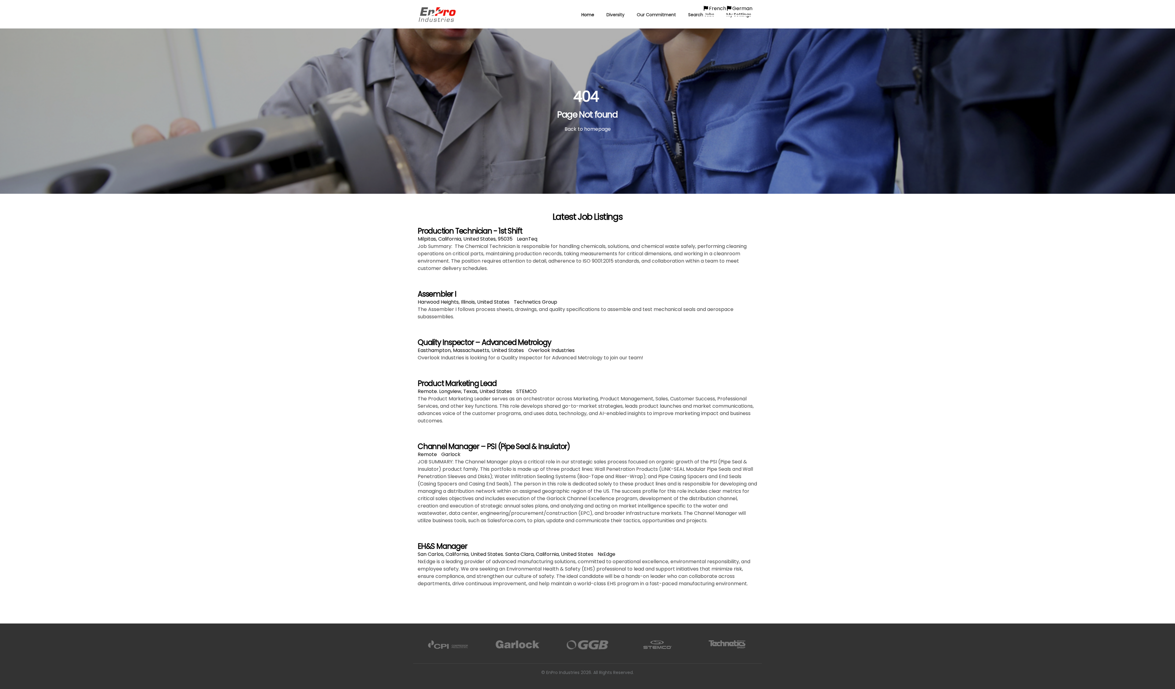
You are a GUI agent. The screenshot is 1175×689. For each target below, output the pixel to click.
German (742, 8)
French (717, 8)
